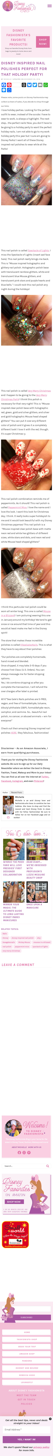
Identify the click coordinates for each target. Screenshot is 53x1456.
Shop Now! (43, 42)
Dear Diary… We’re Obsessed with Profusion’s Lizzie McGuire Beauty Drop (36, 869)
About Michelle (19, 1147)
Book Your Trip (27, 1347)
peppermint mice (22, 946)
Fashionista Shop (27, 1339)
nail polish (7, 946)
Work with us (34, 1147)
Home (27, 1332)
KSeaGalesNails (29, 644)
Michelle (19, 797)
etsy (38, 938)
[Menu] (49, 6)
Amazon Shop (27, 1354)
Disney (5, 938)
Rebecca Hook (27, 1375)
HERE (14, 732)
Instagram (17, 781)
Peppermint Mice (17, 507)
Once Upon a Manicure (34, 906)
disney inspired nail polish (23, 938)
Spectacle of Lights (38, 250)
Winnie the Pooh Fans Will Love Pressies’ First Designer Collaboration (13, 868)
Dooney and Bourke (27, 1368)
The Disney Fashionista (19, 7)
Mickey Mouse (24, 942)
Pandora (27, 1361)
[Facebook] (8, 817)
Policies (26, 1403)
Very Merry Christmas (39, 390)
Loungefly (27, 1382)
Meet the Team (26, 1395)
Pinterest (38, 781)
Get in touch (26, 1399)
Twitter (45, 776)
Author (5, 793)
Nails (5, 933)
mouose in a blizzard (41, 942)
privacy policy (41, 1447)
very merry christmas (11, 951)
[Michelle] (8, 812)
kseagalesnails (9, 942)
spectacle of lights (40, 946)
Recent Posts (16, 793)
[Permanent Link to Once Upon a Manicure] (37, 901)
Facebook (6, 781)
